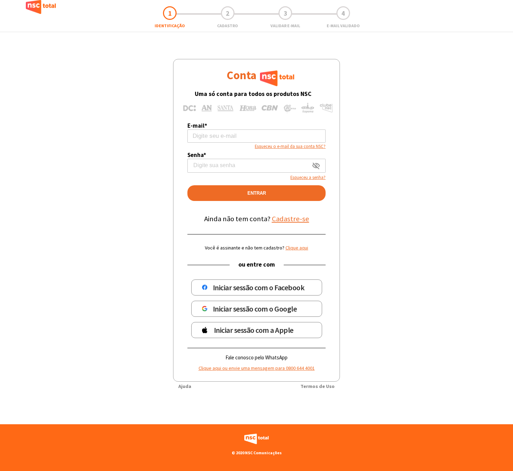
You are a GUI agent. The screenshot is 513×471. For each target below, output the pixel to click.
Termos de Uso (317, 386)
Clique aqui (296, 248)
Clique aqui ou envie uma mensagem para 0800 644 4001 (257, 368)
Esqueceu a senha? (308, 177)
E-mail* (197, 125)
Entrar (256, 193)
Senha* (196, 155)
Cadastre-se (290, 218)
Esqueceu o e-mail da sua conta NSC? (290, 146)
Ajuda (184, 386)
